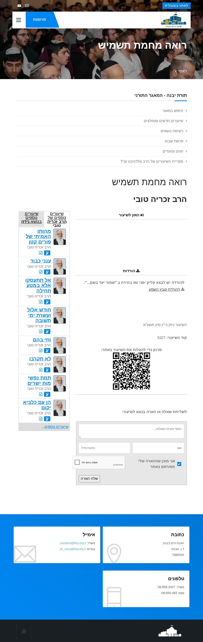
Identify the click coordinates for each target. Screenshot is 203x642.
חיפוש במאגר (172, 111)
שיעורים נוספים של (57, 219)
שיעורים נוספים (57, 426)
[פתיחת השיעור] (40, 253)
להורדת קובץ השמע (164, 289)
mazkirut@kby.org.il (73, 543)
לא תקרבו (40, 358)
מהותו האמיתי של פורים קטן (38, 236)
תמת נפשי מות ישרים (39, 380)
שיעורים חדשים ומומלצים (163, 121)
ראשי (182, 71)
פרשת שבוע (174, 141)
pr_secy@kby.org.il (73, 549)
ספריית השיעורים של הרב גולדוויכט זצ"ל (152, 161)
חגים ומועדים (173, 151)
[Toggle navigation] (18, 20)
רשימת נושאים (172, 131)
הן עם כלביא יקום (37, 404)
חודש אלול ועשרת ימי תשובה (39, 315)
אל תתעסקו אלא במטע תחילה (38, 285)
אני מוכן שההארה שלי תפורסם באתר (156, 464)
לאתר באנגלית (176, 6)
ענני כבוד (40, 261)
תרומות (39, 19)
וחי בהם (42, 339)
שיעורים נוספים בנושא (31, 217)
